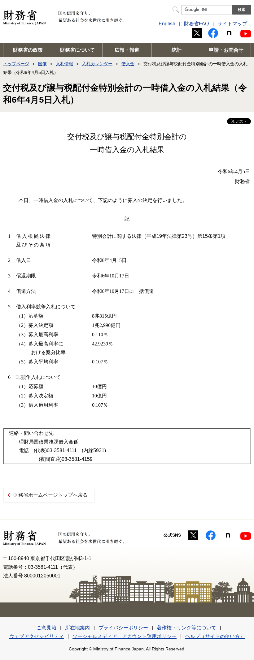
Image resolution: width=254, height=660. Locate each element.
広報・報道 (127, 50)
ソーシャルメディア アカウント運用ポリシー (124, 636)
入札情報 (64, 63)
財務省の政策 (28, 50)
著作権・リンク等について (186, 627)
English (167, 23)
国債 (42, 63)
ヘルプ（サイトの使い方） (215, 636)
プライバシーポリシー (123, 627)
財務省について (77, 50)
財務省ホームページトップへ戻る (50, 495)
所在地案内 (77, 627)
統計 (177, 50)
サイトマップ (232, 23)
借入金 (127, 63)
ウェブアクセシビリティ (36, 636)
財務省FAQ (196, 23)
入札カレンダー (97, 63)
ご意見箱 (46, 627)
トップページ (16, 63)
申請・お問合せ (226, 50)
